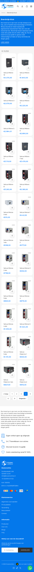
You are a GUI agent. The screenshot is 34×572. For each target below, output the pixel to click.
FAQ (3, 532)
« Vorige (5, 394)
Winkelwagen (28, 6)
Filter (6, 51)
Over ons (4, 527)
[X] (20, 568)
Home (3, 12)
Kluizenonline (10, 564)
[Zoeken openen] (18, 6)
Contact (4, 513)
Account (22, 6)
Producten (5, 524)
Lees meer (5, 42)
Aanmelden (25, 550)
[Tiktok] (17, 568)
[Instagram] (14, 568)
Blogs (3, 530)
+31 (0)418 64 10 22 (8, 479)
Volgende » (22, 398)
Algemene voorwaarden (9, 502)
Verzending (5, 507)
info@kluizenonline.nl (9, 476)
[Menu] (30, 6)
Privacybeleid (6, 505)
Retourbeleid (6, 510)
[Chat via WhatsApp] (30, 568)
